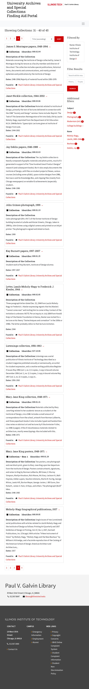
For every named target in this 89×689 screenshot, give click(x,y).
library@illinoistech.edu (35, 596)
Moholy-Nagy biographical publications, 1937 (32, 509)
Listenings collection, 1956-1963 (24, 345)
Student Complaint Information (56, 656)
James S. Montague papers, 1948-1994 (27, 46)
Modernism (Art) (74, 121)
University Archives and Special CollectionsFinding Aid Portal (24, 9)
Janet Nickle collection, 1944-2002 (25, 95)
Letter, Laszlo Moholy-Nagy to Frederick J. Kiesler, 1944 (30, 288)
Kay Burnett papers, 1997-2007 (23, 250)
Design (70, 112)
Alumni (35, 642)
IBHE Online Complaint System (56, 646)
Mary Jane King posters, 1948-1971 (25, 451)
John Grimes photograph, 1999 (23, 204)
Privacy (55, 632)
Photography (72, 117)
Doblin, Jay (72, 148)
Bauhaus (71, 143)
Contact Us (12, 649)
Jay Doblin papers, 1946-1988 (22, 146)
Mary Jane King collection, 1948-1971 (27, 396)
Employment (38, 638)
